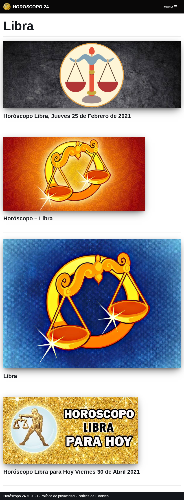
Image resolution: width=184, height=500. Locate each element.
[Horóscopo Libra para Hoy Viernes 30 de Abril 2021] (70, 463)
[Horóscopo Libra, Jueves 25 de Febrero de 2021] (92, 107)
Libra (10, 376)
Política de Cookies (93, 496)
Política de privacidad (57, 496)
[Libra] (92, 367)
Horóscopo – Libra (28, 218)
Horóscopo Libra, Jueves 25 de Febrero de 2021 (67, 116)
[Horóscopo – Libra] (74, 210)
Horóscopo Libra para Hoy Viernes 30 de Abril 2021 (71, 472)
